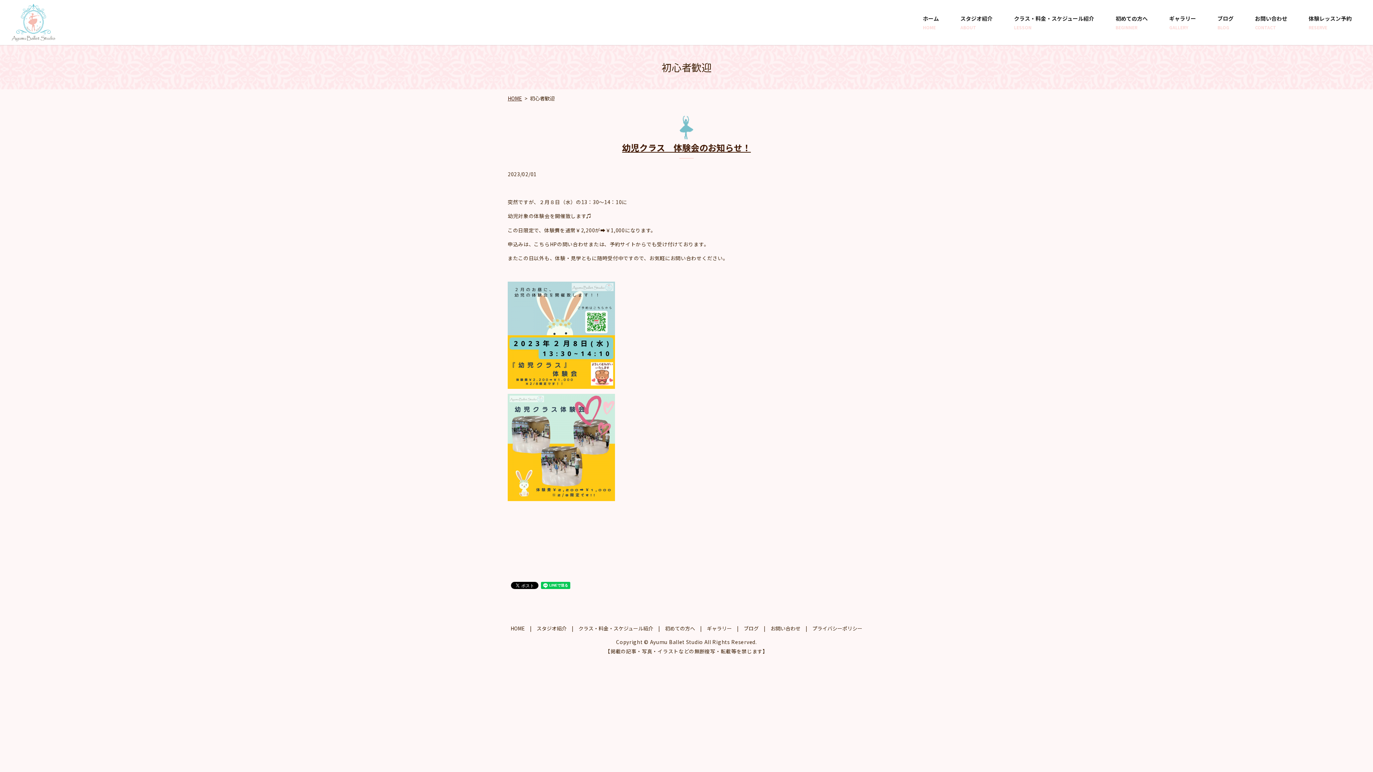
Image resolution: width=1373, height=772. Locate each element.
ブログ (1225, 22)
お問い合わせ (1271, 22)
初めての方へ (1132, 22)
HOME (515, 98)
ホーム (931, 22)
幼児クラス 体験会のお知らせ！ (686, 147)
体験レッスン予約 (1330, 22)
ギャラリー (1182, 22)
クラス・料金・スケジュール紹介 (1054, 22)
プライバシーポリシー (837, 628)
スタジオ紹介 (976, 22)
